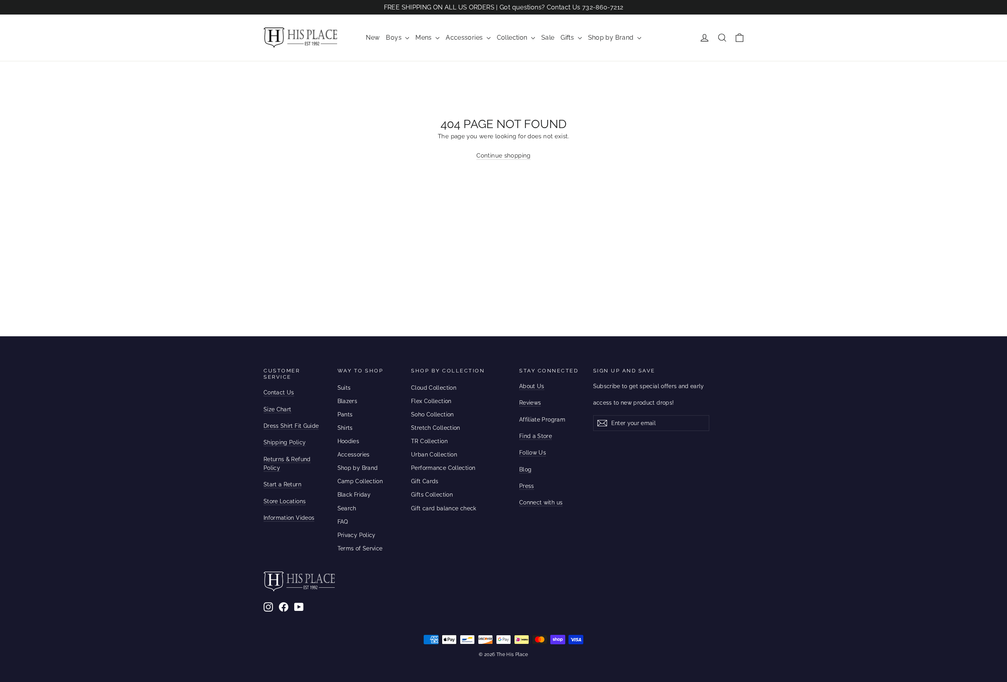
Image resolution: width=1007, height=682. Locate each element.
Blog (525, 469)
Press (526, 486)
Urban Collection (434, 454)
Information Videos (289, 518)
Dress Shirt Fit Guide (291, 426)
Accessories (465, 37)
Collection (513, 37)
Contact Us (279, 392)
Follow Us (532, 452)
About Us (531, 386)
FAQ (343, 522)
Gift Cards (425, 481)
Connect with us (541, 502)
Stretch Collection (435, 428)
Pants (345, 414)
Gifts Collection (432, 494)
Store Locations (285, 501)
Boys (394, 37)
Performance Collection (443, 468)
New (373, 37)
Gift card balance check (443, 508)
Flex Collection (431, 401)
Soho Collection (432, 414)
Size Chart (277, 409)
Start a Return (282, 484)
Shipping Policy (285, 442)
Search (347, 508)
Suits (344, 388)
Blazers (348, 401)
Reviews (530, 403)
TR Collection (429, 441)
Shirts (345, 428)
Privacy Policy (357, 535)
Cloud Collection (433, 388)
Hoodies (349, 441)
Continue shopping (503, 155)
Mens (424, 37)
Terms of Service (360, 548)
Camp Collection (360, 481)
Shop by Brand (611, 37)
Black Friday (354, 494)
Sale (548, 37)
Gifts (568, 37)
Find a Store (535, 436)
